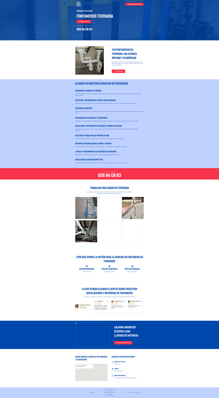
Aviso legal (129, 392)
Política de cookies (138, 392)
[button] (135, 4)
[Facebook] (91, 392)
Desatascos (109, 394)
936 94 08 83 (84, 29)
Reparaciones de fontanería (109, 395)
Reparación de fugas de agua (109, 392)
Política (133, 392)
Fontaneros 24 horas (109, 391)
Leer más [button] (130, 311)
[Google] (94, 392)
